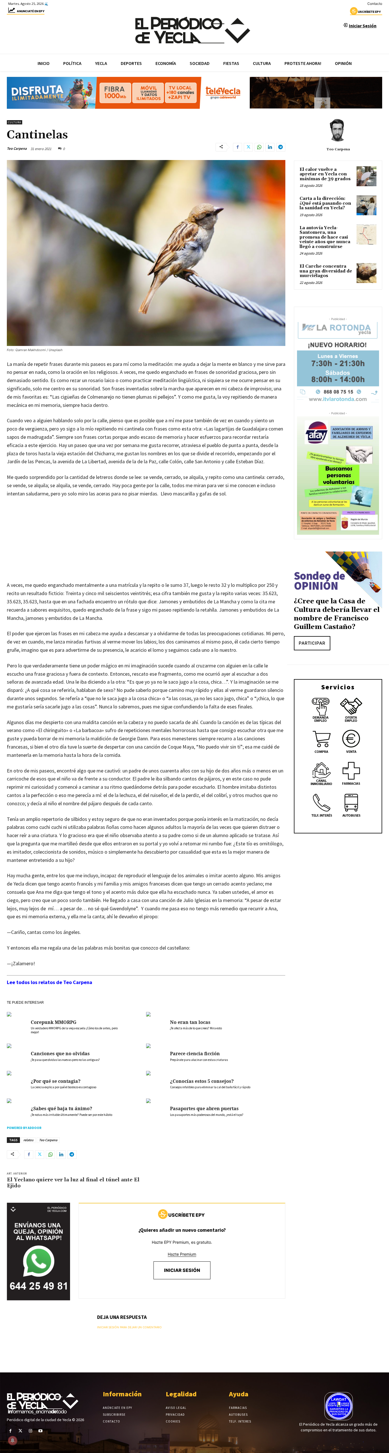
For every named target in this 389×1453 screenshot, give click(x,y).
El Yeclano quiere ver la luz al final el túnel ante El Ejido (73, 1183)
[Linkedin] (270, 147)
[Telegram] (280, 147)
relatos (28, 1140)
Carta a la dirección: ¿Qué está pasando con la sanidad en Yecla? (325, 203)
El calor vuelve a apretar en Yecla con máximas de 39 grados (325, 174)
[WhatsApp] (259, 147)
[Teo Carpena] (338, 130)
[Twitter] (248, 147)
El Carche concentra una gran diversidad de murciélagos (326, 271)
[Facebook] (237, 147)
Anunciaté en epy (30, 11)
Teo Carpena (17, 148)
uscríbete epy (369, 11)
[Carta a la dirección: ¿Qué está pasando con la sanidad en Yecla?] (366, 205)
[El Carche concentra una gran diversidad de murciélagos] (366, 273)
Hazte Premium (182, 1254)
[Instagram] (30, 1430)
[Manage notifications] (12, 1440)
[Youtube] (40, 1430)
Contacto (374, 3)
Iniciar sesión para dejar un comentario (129, 1327)
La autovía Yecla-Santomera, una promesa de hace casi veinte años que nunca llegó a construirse (325, 237)
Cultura (14, 122)
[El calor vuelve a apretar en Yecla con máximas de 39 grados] (366, 176)
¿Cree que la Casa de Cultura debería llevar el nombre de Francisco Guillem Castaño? (337, 614)
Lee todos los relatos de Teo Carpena (49, 982)
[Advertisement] (146, 545)
